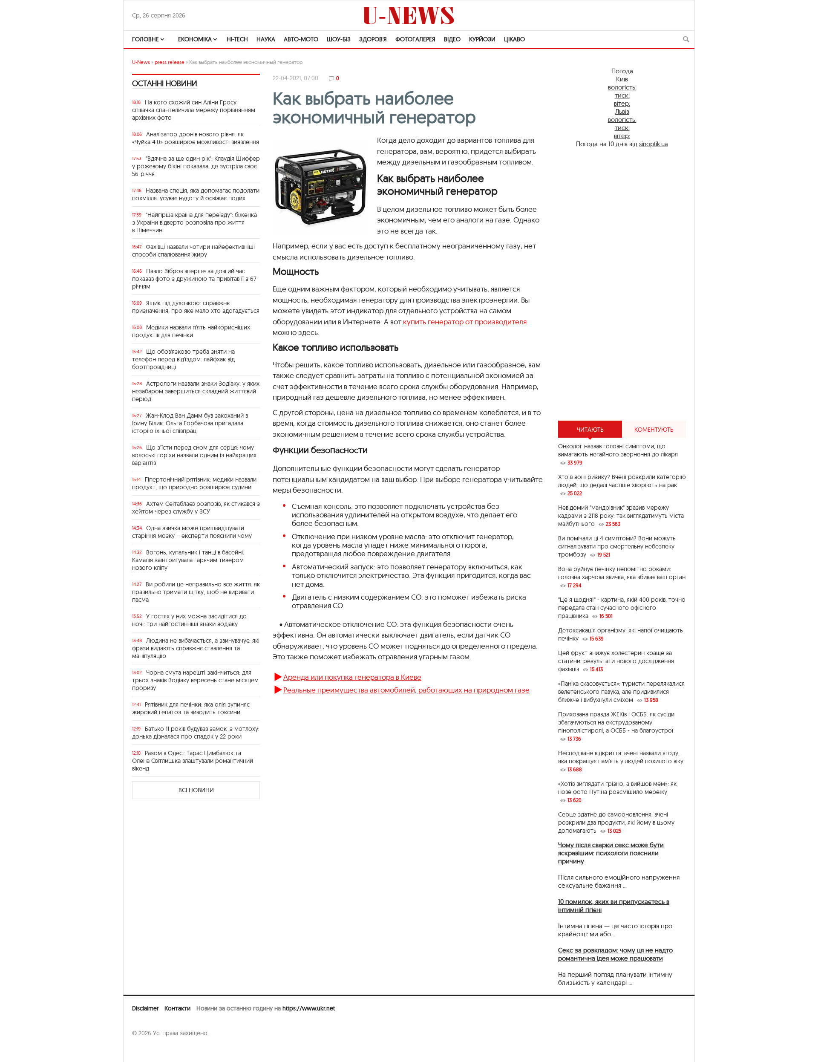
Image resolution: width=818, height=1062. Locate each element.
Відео (452, 39)
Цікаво (514, 39)
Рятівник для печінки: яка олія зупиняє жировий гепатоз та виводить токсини (191, 708)
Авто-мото (301, 39)
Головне (145, 39)
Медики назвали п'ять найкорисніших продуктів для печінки (191, 331)
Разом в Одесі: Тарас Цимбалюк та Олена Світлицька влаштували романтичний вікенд (192, 760)
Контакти (177, 1008)
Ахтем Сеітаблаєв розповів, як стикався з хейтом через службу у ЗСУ (196, 507)
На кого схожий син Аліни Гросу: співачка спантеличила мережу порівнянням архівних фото (193, 109)
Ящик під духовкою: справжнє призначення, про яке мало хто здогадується (195, 307)
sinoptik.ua (653, 144)
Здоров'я (373, 39)
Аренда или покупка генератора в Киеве (352, 676)
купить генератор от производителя (465, 321)
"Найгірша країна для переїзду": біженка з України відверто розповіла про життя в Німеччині (194, 222)
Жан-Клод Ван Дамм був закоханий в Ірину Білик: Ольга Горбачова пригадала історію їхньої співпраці (190, 423)
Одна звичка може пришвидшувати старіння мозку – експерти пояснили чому (192, 532)
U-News (141, 62)
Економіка (195, 39)
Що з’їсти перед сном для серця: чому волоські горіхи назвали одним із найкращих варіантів (194, 455)
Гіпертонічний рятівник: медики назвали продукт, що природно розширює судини (194, 483)
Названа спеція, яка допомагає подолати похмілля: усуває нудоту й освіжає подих (195, 194)
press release (169, 62)
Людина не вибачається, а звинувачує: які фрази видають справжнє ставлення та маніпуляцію (195, 648)
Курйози (482, 39)
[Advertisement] (622, 284)
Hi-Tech (237, 39)
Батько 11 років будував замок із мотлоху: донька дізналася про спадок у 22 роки (195, 732)
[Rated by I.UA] (151, 1049)
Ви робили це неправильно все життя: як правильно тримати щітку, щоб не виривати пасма (196, 591)
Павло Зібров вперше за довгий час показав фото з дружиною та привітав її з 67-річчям (195, 278)
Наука (265, 39)
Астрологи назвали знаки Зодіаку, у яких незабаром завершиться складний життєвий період (195, 391)
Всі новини (196, 790)
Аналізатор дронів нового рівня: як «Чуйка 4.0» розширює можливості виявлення (195, 138)
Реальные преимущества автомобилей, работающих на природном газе (406, 689)
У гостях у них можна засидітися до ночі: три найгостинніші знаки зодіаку (189, 620)
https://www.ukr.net (308, 1008)
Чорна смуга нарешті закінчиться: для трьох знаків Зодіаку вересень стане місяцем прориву (195, 680)
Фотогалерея (415, 39)
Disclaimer (145, 1008)
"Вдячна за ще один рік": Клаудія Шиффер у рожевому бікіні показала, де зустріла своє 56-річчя (196, 166)
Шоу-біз (339, 39)
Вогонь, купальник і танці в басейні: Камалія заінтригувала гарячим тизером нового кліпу (188, 559)
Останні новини (164, 83)
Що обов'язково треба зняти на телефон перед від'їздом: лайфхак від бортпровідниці (183, 359)
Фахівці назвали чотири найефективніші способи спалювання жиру (193, 250)
